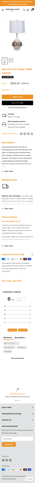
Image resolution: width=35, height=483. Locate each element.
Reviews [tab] (8, 337)
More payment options (17, 107)
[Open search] (24, 10)
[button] (17, 306)
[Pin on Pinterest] (24, 133)
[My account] (28, 10)
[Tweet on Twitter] (28, 133)
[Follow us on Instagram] (6, 460)
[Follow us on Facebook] (3, 460)
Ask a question (12, 330)
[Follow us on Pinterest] (10, 460)
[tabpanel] (17, 360)
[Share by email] (32, 133)
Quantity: (5, 90)
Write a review (23, 330)
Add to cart (17, 97)
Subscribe (9, 444)
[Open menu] (3, 10)
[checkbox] (7, 351)
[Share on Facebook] (21, 133)
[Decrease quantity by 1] (12, 90)
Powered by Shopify (9, 479)
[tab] (20, 338)
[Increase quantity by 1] (23, 90)
